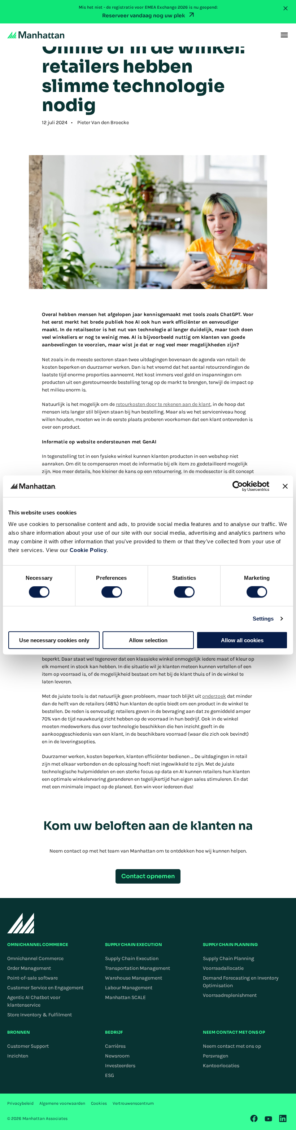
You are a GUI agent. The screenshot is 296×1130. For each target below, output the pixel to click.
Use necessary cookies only (54, 640)
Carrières (115, 1046)
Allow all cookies (242, 640)
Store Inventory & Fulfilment (39, 1015)
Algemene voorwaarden (62, 1103)
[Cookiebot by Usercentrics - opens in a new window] (237, 486)
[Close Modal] (286, 8)
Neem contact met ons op (232, 1046)
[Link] (254, 1118)
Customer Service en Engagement (45, 988)
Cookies (99, 1103)
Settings (263, 619)
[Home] (35, 35)
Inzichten (17, 1056)
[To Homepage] (20, 923)
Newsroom (117, 1056)
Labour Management (128, 988)
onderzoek (214, 696)
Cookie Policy (88, 550)
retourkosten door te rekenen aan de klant (163, 404)
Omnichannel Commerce (35, 958)
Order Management (29, 968)
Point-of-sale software (32, 978)
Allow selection (148, 640)
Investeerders (120, 1066)
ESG (109, 1075)
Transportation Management (137, 968)
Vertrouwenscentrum (133, 1103)
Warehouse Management (133, 978)
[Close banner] (285, 486)
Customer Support (28, 1046)
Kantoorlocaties (221, 1066)
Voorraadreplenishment (230, 995)
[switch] (111, 592)
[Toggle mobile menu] (284, 35)
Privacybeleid (20, 1103)
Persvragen (215, 1056)
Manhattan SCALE (125, 997)
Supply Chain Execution (131, 958)
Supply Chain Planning (228, 958)
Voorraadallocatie (223, 968)
